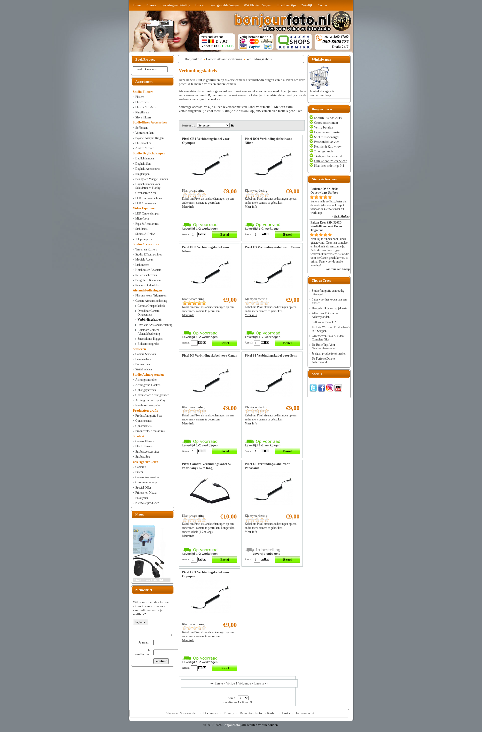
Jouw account (305, 713)
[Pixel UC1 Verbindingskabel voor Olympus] (210, 612)
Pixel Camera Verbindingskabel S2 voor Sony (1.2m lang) (206, 466)
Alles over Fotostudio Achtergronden (325, 315)
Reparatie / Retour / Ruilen (258, 713)
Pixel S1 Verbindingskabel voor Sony (271, 355)
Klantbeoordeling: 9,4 (329, 165)
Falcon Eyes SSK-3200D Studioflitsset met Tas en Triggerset (326, 226)
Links (286, 713)
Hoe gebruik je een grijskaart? (329, 308)
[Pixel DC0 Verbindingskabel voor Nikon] (272, 179)
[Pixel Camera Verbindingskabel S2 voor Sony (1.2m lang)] (210, 512)
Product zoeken (146, 69)
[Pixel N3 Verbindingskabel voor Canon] (210, 395)
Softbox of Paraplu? (324, 322)
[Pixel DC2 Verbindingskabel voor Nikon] (210, 287)
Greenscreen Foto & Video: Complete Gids (328, 337)
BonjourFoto (193, 59)
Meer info (188, 206)
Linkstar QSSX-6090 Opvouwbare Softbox (324, 190)
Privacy (229, 713)
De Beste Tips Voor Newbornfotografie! (324, 346)
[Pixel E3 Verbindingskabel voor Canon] (272, 287)
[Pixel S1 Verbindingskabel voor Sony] (272, 395)
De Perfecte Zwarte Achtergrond (323, 360)
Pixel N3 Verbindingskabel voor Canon (209, 355)
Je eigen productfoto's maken (329, 353)
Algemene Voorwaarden (181, 713)
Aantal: (186, 234)
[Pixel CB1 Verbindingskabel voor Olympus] (210, 179)
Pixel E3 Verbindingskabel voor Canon (272, 247)
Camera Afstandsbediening (224, 59)
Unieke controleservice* (330, 161)
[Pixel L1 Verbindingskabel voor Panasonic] (272, 504)
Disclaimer (210, 713)
